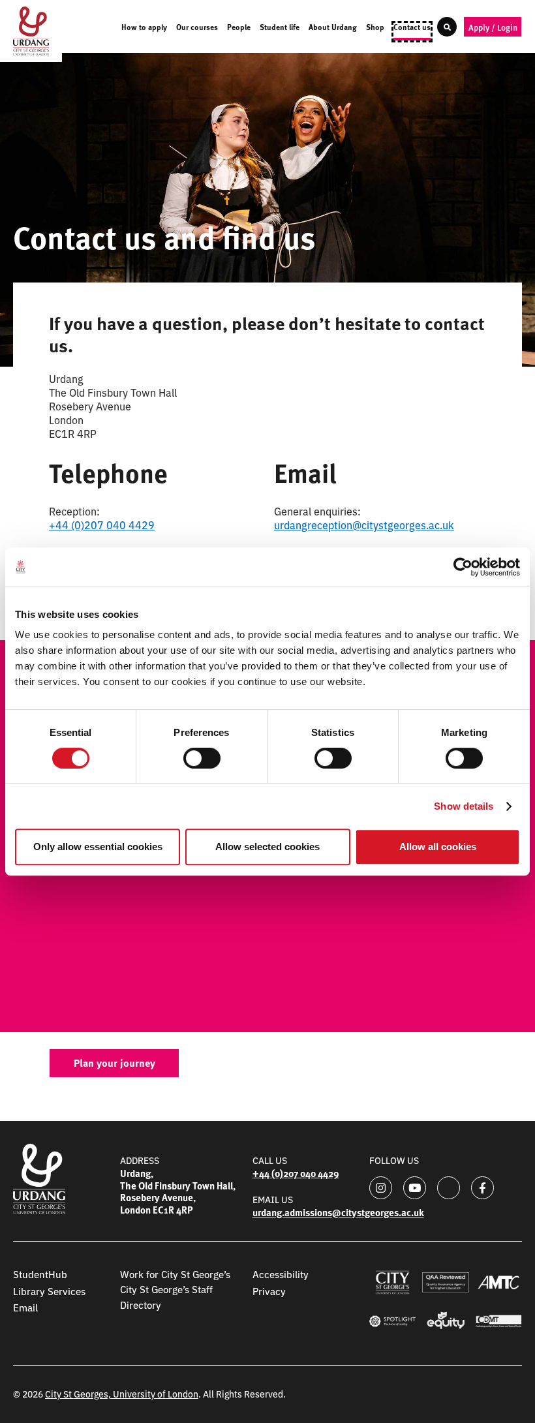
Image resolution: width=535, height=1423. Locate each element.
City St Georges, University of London (121, 1393)
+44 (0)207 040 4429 (102, 524)
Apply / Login (492, 27)
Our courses (197, 28)
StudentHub (40, 1274)
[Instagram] (380, 1187)
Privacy (269, 1291)
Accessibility (280, 1274)
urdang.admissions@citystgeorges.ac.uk (338, 1212)
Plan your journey (114, 1062)
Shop (375, 28)
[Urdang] (31, 31)
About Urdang (333, 28)
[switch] (202, 758)
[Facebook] (482, 1187)
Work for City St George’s (175, 1274)
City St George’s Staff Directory (166, 1296)
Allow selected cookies (267, 846)
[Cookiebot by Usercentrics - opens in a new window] (463, 567)
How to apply (144, 28)
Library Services (49, 1291)
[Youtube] (414, 1187)
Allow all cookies (437, 846)
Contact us (412, 28)
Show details (463, 806)
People (239, 28)
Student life (279, 28)
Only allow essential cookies (97, 846)
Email (25, 1307)
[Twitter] (448, 1187)
